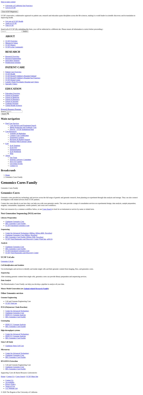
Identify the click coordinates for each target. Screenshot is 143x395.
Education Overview (12, 93)
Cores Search (47, 209)
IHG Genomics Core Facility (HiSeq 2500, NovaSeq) (24, 237)
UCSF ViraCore (11, 303)
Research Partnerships (13, 58)
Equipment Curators (17, 137)
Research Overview (12, 56)
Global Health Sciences (13, 105)
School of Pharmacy (12, 99)
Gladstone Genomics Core (14, 221)
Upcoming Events (16, 164)
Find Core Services (12, 123)
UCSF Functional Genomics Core (17, 226)
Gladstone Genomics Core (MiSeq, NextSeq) (21, 235)
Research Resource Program (11, 109)
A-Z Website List (11, 388)
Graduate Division (11, 103)
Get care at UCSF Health (14, 21)
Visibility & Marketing (18, 133)
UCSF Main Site (32, 376)
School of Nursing (11, 101)
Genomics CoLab (7, 261)
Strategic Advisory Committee (20, 160)
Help (11, 154)
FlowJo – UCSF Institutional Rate (22, 129)
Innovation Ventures (12, 60)
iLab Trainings (15, 146)
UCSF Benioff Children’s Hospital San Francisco (22, 78)
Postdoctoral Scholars (13, 62)
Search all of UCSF (52, 29)
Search (3, 111)
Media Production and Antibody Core (23, 127)
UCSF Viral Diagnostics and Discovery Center (21, 253)
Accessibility (9, 382)
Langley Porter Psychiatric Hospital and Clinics (22, 82)
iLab (7, 143)
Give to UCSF (10, 8)
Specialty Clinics (11, 84)
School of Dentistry (12, 95)
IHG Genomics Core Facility (15, 224)
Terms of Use (10, 386)
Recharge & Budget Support (20, 139)
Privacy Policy (10, 384)
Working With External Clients (21, 141)
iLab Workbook (15, 152)
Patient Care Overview (13, 72)
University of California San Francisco (19, 6)
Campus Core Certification (19, 135)
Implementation (15, 150)
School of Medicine (12, 97)
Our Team (13, 158)
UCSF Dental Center (12, 80)
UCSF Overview (11, 41)
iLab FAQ (13, 148)
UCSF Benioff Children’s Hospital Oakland (20, 76)
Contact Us (14, 166)
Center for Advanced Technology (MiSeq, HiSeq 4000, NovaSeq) (28, 233)
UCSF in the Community (14, 47)
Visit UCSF (9, 25)
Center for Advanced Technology (17, 311)
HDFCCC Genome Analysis (15, 315)
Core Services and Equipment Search (23, 125)
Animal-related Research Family (36, 289)
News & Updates (16, 162)
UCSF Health (10, 74)
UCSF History (10, 45)
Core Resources (11, 131)
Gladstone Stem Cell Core (14, 346)
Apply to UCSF (11, 23)
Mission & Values (11, 43)
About (7, 156)
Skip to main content (8, 2)
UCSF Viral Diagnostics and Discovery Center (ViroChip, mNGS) (29, 239)
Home (7, 175)
